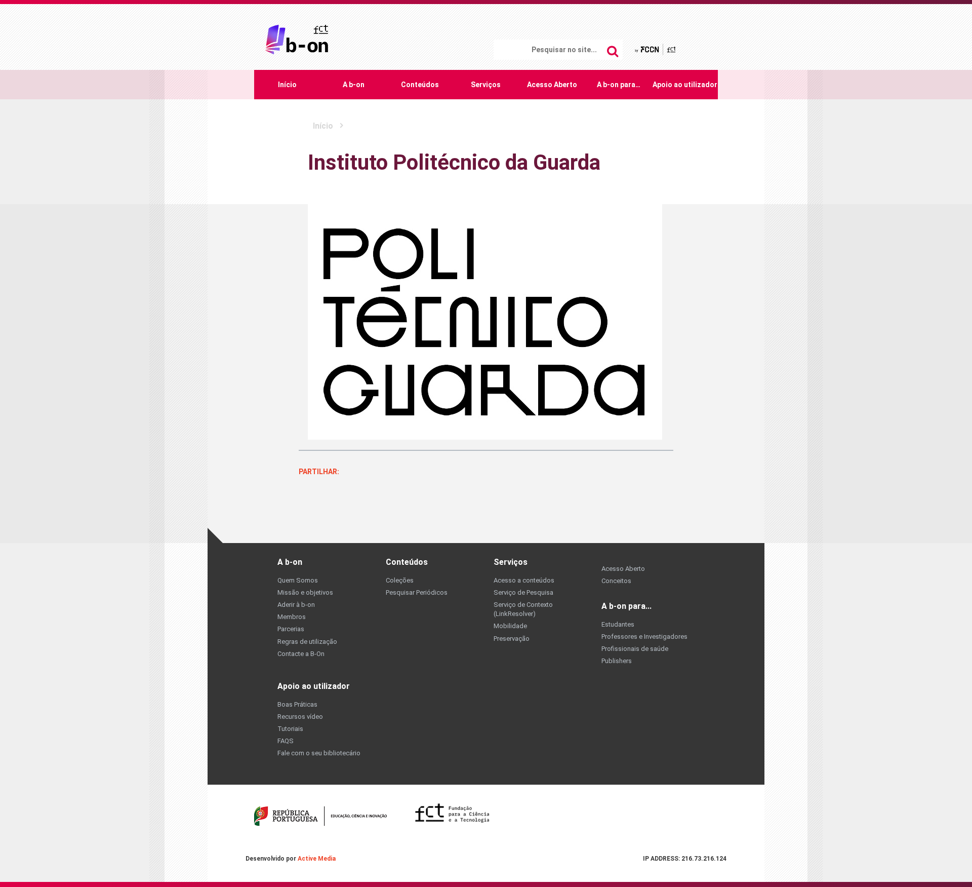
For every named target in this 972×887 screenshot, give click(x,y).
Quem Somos (297, 580)
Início (287, 85)
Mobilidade (510, 626)
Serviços (486, 85)
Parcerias (290, 629)
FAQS (285, 741)
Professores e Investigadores (644, 636)
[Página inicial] (297, 39)
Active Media (317, 858)
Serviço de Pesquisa (523, 592)
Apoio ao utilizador (685, 85)
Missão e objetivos (305, 592)
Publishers (616, 661)
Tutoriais (290, 728)
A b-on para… (618, 85)
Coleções (400, 580)
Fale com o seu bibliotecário (318, 753)
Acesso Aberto (552, 85)
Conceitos (616, 581)
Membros (291, 617)
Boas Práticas (297, 704)
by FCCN (655, 49)
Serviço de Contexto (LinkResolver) (523, 609)
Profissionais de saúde (634, 648)
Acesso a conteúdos (524, 580)
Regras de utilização (307, 641)
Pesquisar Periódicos (417, 592)
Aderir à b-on (296, 604)
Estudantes (617, 624)
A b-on (353, 85)
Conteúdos (420, 85)
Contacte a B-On (301, 654)
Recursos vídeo (300, 716)
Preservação (512, 638)
